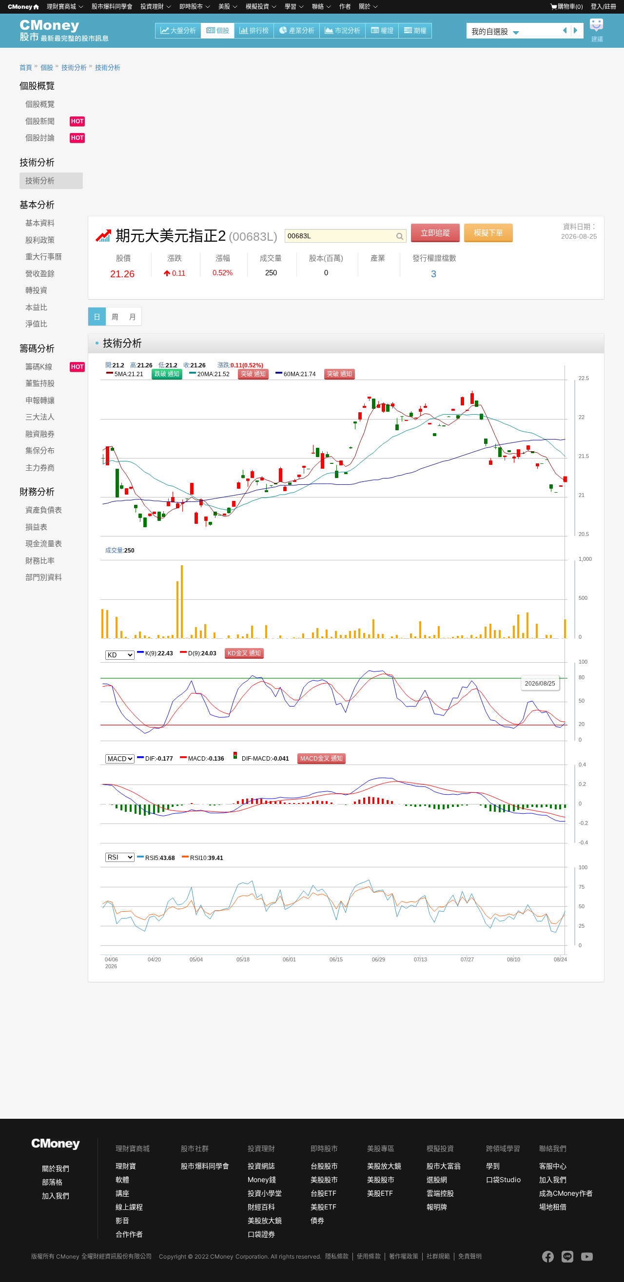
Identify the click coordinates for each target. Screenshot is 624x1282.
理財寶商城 (61, 6)
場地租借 (552, 1207)
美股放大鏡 (265, 1220)
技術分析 (74, 67)
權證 (387, 30)
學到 (493, 1166)
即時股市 (191, 6)
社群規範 (438, 1256)
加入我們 (55, 1195)
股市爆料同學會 (112, 6)
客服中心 (552, 1166)
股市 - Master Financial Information (69, 31)
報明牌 (437, 1207)
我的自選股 (489, 31)
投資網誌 (261, 1166)
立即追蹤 (435, 233)
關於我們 (55, 1168)
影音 (122, 1220)
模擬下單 (488, 233)
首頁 (26, 67)
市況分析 (347, 30)
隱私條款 (337, 1256)
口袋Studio (503, 1179)
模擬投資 (257, 6)
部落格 (52, 1182)
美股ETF (323, 1207)
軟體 (122, 1179)
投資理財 (152, 6)
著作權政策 (403, 1256)
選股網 (437, 1179)
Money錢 (262, 1179)
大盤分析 (183, 30)
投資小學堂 (265, 1193)
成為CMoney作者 (566, 1193)
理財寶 (126, 1166)
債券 (317, 1220)
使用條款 (368, 1256)
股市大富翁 (444, 1166)
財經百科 (261, 1207)
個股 (222, 30)
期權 (420, 30)
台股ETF (323, 1193)
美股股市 (324, 1179)
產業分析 (301, 30)
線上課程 (129, 1207)
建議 (597, 39)
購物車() (570, 6)
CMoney (20, 6)
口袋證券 (261, 1234)
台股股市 (324, 1166)
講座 (122, 1193)
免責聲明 (470, 1256)
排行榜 (259, 30)
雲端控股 (440, 1193)
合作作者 (129, 1234)
